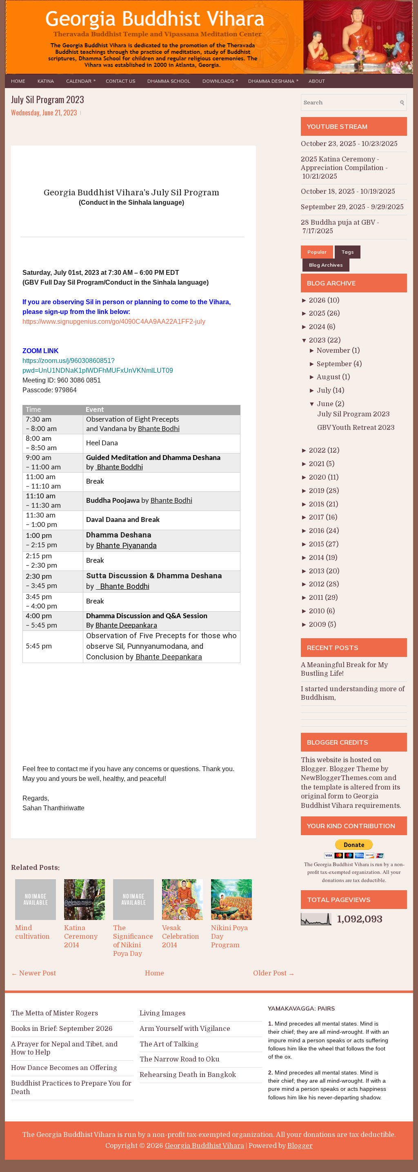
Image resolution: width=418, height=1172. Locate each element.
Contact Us (120, 81)
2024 (318, 327)
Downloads (220, 80)
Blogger (313, 769)
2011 (317, 597)
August (329, 377)
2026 (318, 300)
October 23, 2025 (328, 144)
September (335, 364)
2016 (317, 531)
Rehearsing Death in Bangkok (188, 1075)
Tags (347, 252)
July (325, 390)
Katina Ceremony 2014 (81, 936)
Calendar (81, 80)
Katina (46, 81)
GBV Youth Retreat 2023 (356, 427)
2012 (317, 584)
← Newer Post (33, 973)
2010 (318, 611)
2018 (317, 504)
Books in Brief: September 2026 (62, 1029)
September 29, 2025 (333, 207)
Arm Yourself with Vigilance (185, 1029)
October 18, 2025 (328, 191)
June (326, 404)
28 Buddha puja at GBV (338, 222)
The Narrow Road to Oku (180, 1059)
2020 (318, 477)
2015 (317, 544)
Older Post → (274, 973)
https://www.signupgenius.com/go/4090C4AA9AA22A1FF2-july (113, 321)
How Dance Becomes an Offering (64, 1068)
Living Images (162, 1013)
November (334, 350)
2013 (317, 571)
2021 (317, 464)
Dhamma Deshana (273, 80)
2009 (318, 624)
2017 (317, 517)
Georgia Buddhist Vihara (204, 1146)
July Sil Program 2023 (47, 99)
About (317, 81)
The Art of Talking (169, 1044)
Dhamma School (168, 81)
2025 (318, 313)
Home (18, 81)
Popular (317, 252)
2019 (317, 491)
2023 (318, 340)
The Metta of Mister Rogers (54, 1013)
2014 (317, 558)
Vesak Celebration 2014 (180, 936)
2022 (318, 450)
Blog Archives (326, 265)
